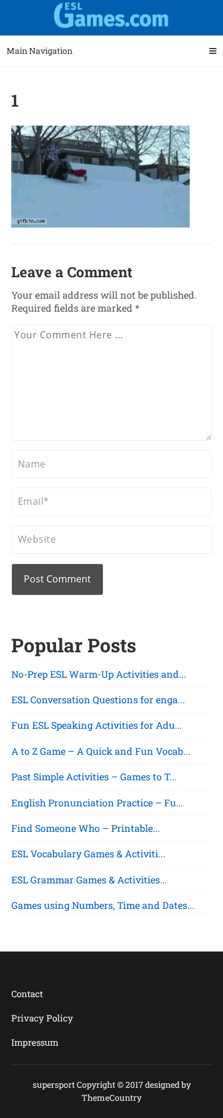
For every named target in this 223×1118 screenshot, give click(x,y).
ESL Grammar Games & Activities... (89, 879)
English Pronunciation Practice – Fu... (97, 802)
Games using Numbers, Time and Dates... (102, 905)
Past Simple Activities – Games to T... (94, 776)
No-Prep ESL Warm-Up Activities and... (98, 674)
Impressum (34, 1042)
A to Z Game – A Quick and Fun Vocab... (100, 751)
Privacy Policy (42, 1018)
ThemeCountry (111, 1097)
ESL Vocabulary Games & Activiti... (88, 853)
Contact (27, 994)
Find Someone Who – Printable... (85, 828)
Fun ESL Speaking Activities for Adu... (96, 725)
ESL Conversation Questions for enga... (98, 699)
